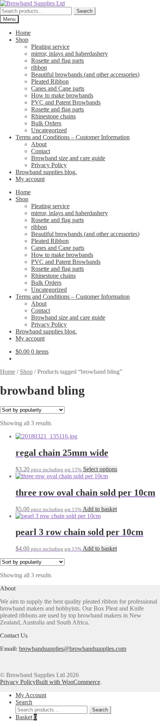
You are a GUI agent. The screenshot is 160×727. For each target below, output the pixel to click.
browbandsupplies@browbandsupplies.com (72, 648)
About (39, 144)
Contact (40, 151)
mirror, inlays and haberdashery (69, 53)
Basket (26, 717)
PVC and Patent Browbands (66, 102)
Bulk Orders (46, 123)
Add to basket (100, 509)
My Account (31, 695)
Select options (100, 469)
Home (23, 32)
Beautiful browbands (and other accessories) (85, 74)
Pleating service (50, 46)
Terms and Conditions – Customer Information (73, 137)
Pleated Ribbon (50, 81)
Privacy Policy (49, 165)
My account (30, 179)
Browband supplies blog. (46, 172)
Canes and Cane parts (57, 88)
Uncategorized (49, 130)
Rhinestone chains (53, 116)
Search (84, 11)
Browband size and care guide (68, 158)
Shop (22, 39)
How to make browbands (62, 95)
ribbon (39, 67)
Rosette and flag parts (57, 60)
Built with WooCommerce (68, 682)
